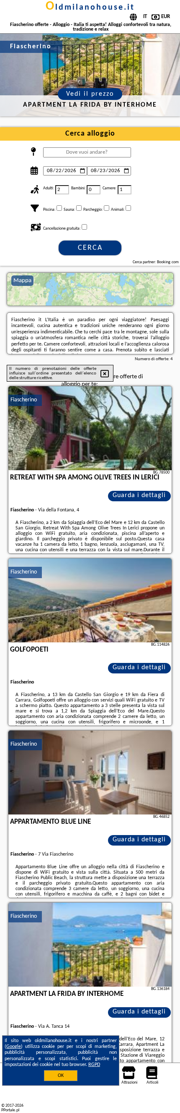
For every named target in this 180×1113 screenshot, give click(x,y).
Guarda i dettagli (139, 495)
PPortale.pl (10, 1110)
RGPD (94, 1064)
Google (13, 1046)
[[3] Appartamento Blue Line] (89, 772)
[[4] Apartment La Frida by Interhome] (89, 945)
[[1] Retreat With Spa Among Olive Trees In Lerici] (89, 428)
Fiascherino (23, 400)
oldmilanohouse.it (90, 7)
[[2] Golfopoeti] (89, 600)
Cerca (90, 248)
